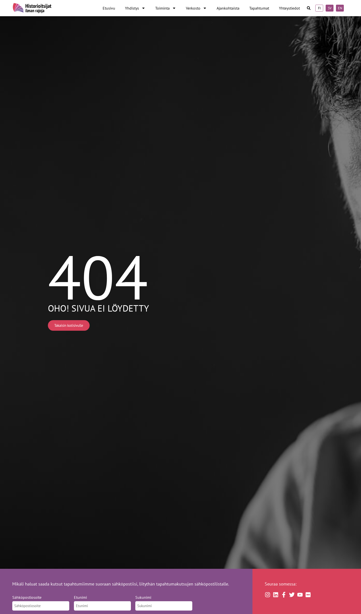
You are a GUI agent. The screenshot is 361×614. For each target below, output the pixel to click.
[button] (309, 8)
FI (319, 8)
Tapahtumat (259, 8)
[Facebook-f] (284, 595)
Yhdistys (132, 8)
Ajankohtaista (228, 8)
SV (330, 8)
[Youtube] (300, 595)
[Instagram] (267, 595)
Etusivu (109, 8)
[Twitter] (292, 595)
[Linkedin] (275, 595)
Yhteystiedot (289, 8)
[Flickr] (308, 595)
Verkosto (193, 8)
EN (340, 8)
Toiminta (162, 8)
